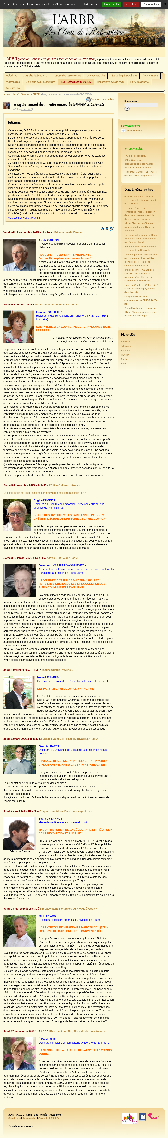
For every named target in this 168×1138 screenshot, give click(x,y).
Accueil (6, 94)
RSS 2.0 (54, 1118)
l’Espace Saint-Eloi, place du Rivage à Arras (68, 738)
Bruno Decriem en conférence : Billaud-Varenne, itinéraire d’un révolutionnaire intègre (140, 312)
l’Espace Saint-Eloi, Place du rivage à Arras (75, 1031)
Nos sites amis (13, 88)
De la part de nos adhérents (40, 82)
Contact (42, 1118)
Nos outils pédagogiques (124, 75)
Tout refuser (131, 4)
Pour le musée (150, 75)
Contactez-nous (134, 130)
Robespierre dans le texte (110, 82)
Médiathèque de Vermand (68, 232)
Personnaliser (151, 4)
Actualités (11, 75)
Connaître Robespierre (35, 75)
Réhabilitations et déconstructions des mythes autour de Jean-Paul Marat (138, 164)
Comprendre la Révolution (67, 75)
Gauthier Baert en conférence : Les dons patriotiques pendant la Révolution (140, 200)
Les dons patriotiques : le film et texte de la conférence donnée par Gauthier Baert (140, 238)
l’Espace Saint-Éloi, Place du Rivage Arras (65, 811)
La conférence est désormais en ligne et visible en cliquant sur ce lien (43, 492)
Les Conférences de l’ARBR (76, 82)
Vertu (123, 363)
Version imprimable (102, 99)
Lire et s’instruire (95, 75)
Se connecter (29, 1118)
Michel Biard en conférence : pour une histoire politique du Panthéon (139, 227)
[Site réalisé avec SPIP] (154, 1116)
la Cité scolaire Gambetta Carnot (55, 304)
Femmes (125, 350)
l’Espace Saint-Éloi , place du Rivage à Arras (67, 908)
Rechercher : (131, 101)
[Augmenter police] (103, 229)
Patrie (124, 359)
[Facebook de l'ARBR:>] (142, 1116)
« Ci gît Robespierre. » (136, 156)
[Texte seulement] (112, 229)
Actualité (125, 341)
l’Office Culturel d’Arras (63, 485)
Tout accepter (111, 4)
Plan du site (14, 1118)
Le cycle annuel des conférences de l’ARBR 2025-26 (140, 300)
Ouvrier (125, 355)
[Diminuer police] (107, 229)
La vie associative (139, 82)
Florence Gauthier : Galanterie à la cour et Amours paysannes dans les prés (141, 289)
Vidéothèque (13, 82)
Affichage (126, 346)
